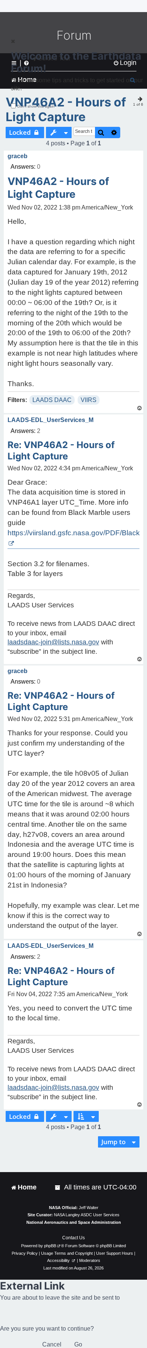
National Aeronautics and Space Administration (73, 1222)
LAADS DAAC (52, 400)
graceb (18, 156)
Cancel (51, 1344)
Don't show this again (36, 106)
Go (78, 1344)
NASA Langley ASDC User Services (86, 1214)
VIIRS (88, 400)
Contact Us (73, 1237)
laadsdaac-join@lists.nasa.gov (53, 642)
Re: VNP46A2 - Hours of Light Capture (61, 450)
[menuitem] (58, 1187)
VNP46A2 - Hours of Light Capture (66, 109)
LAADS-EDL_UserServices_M (50, 420)
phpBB (50, 1245)
